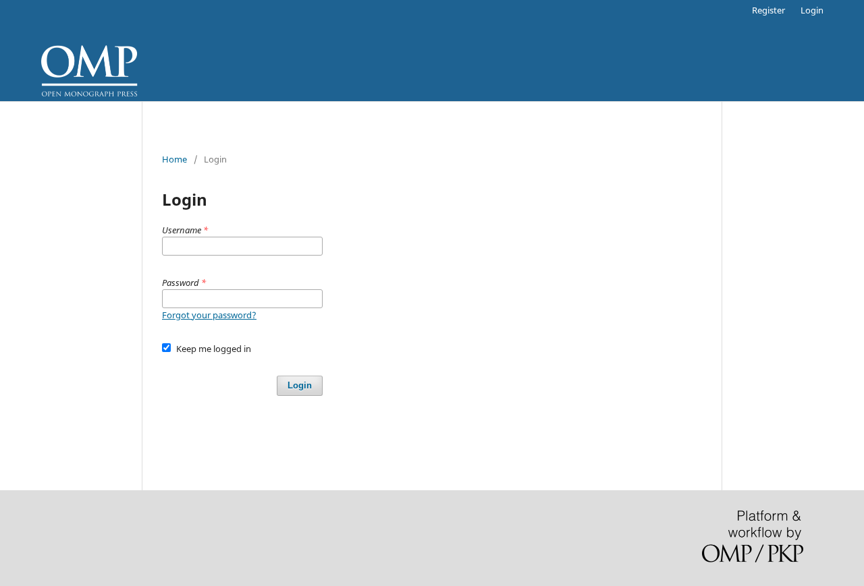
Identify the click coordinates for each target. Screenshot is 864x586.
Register (768, 10)
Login (812, 10)
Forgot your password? (209, 315)
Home (174, 159)
